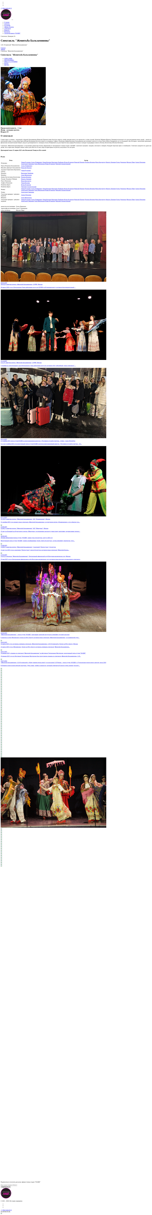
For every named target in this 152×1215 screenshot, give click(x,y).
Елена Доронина (121, 162)
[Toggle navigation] (12, 19)
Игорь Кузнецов (69, 162)
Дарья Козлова (46, 162)
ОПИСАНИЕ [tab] (8, 58)
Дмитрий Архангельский (62, 164)
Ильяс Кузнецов (50, 164)
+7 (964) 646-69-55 (6, 8)
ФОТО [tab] (6, 63)
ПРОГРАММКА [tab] (9, 60)
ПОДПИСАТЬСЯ (5, 1187)
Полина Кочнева (90, 162)
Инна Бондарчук (100, 162)
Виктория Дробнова (58, 162)
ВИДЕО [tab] (6, 65)
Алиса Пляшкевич (36, 162)
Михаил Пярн (131, 162)
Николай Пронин (79, 162)
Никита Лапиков (111, 162)
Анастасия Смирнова (27, 164)
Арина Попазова (140, 162)
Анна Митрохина (39, 164)
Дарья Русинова (26, 162)
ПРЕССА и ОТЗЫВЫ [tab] (10, 61)
